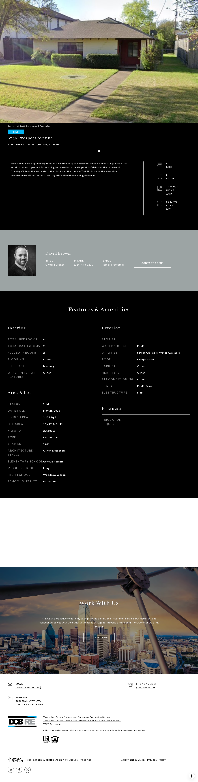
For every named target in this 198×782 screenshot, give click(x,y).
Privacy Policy (156, 759)
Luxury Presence (80, 759)
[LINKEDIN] (11, 770)
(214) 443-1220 (83, 264)
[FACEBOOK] (19, 770)
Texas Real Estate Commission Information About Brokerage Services (82, 720)
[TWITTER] (27, 770)
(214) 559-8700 (145, 687)
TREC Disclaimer (52, 724)
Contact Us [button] (99, 637)
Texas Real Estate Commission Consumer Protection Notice (76, 717)
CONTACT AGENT (152, 263)
